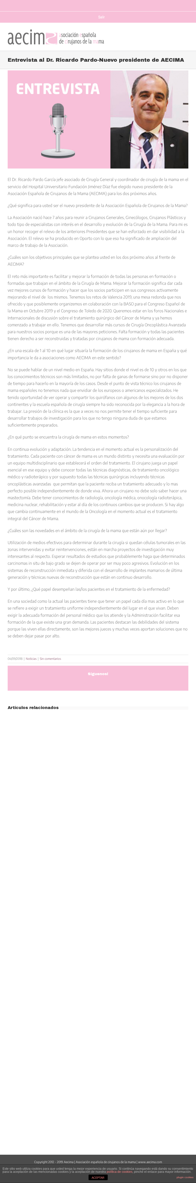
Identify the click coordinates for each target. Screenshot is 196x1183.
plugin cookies (185, 1177)
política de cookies (119, 1172)
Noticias (31, 659)
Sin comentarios (50, 659)
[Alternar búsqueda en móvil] (176, 36)
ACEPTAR (98, 1177)
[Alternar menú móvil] (185, 36)
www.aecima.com (150, 1162)
